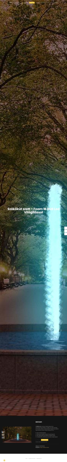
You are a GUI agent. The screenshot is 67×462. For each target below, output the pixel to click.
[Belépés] (60, 2)
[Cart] (62, 2)
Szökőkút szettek (46, 447)
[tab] (26, 458)
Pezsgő (41, 447)
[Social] (65, 2)
